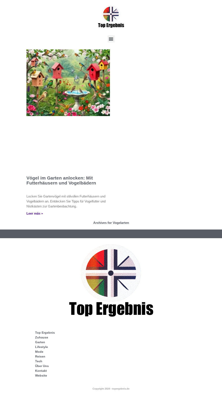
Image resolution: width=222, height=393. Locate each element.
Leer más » (34, 213)
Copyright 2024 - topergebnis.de (111, 388)
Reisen (40, 356)
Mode (39, 351)
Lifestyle (41, 347)
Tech (38, 361)
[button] (111, 38)
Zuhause (41, 337)
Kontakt (41, 370)
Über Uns (42, 366)
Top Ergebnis (45, 332)
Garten (40, 342)
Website (41, 375)
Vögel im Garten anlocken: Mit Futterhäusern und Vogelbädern (61, 180)
